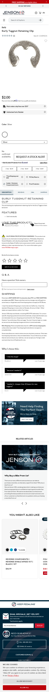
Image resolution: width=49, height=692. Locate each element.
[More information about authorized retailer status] (45, 112)
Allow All (24, 687)
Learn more (30, 289)
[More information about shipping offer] (45, 106)
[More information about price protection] (45, 184)
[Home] (13, 13)
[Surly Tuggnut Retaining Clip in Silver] (24, 54)
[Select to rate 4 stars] (20, 260)
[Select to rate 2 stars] (9, 260)
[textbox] (24, 284)
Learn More (43, 162)
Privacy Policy (13, 675)
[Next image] (26, 503)
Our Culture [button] (23, 660)
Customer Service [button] (24, 655)
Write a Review (11, 267)
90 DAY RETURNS (24, 6)
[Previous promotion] (6, 6)
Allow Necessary (24, 681)
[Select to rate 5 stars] (25, 260)
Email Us (26, 646)
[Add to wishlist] (45, 42)
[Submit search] (40, 20)
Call (25, 642)
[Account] (36, 13)
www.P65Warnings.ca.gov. (10, 247)
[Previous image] (22, 503)
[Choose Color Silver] (5, 134)
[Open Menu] (4, 20)
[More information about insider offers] (22, 184)
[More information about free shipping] (22, 177)
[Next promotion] (43, 6)
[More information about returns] (45, 177)
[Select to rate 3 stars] (14, 260)
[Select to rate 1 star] (4, 260)
